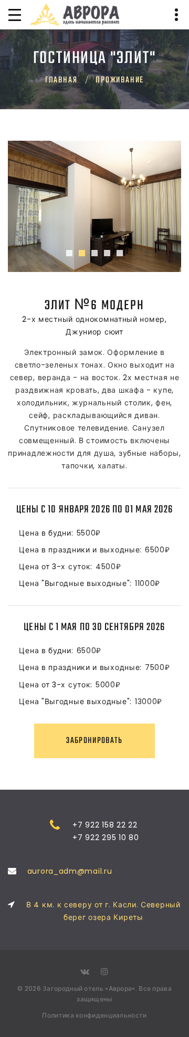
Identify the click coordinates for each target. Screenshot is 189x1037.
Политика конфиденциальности (94, 1015)
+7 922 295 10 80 (105, 837)
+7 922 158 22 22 (104, 825)
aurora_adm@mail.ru (69, 871)
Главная (61, 80)
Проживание (120, 80)
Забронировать (94, 741)
